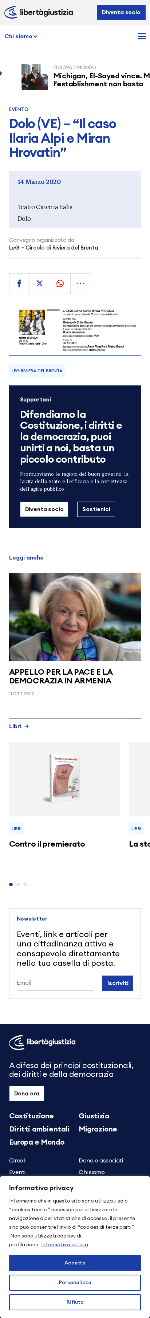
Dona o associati (101, 1161)
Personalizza (75, 1282)
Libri (15, 726)
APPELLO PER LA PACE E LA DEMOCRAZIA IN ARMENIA (60, 676)
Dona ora (27, 1094)
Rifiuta (75, 1302)
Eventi (17, 1172)
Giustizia (94, 1116)
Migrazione (98, 1129)
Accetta (75, 1263)
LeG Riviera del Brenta (37, 371)
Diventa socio (121, 12)
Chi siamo (18, 36)
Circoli (17, 1161)
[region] (75, 1247)
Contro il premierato (47, 844)
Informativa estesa (64, 1244)
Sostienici (96, 509)
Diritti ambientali (39, 1129)
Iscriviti (118, 983)
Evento (19, 109)
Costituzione (31, 1116)
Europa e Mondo (36, 1142)
